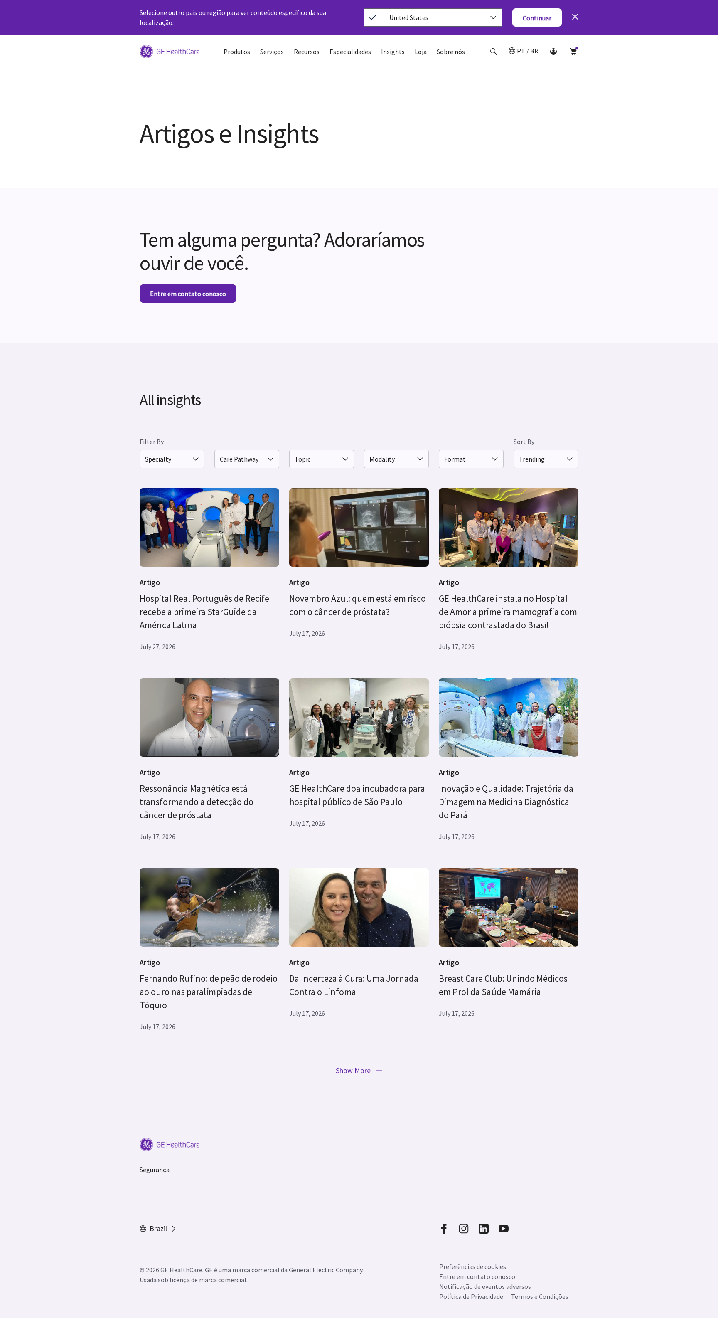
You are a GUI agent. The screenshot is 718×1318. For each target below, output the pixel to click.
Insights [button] (393, 51)
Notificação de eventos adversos (485, 1286)
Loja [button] (421, 51)
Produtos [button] (237, 51)
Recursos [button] (307, 51)
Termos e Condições (539, 1296)
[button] (494, 52)
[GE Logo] (169, 53)
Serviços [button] (272, 51)
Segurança (155, 1169)
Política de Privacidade (471, 1296)
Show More (354, 1070)
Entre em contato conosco (477, 1276)
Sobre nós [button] (451, 51)
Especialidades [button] (350, 51)
